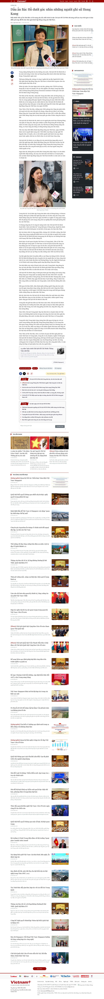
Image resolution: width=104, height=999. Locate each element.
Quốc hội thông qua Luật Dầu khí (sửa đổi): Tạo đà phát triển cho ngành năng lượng (30, 757)
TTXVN (71, 981)
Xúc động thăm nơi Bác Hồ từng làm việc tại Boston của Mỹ (37, 417)
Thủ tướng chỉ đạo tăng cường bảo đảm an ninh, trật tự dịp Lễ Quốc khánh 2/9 (30, 545)
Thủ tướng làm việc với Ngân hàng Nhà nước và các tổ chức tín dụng (82, 62)
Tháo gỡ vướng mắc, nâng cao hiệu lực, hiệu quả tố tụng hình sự (30, 578)
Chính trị (13, 5)
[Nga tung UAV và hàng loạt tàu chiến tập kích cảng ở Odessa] (88, 163)
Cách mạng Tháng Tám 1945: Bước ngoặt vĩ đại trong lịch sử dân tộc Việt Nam (42, 384)
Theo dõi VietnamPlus (52, 373)
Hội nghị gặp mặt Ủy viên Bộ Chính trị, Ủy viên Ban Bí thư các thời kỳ (82, 46)
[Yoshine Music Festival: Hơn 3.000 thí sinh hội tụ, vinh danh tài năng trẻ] (82, 110)
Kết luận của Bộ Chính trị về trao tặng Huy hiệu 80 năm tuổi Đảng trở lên (40, 412)
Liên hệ (89, 981)
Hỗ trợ (60, 981)
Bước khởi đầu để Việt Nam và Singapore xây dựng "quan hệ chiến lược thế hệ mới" (30, 512)
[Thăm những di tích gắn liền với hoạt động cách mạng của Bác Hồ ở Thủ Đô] (59, 442)
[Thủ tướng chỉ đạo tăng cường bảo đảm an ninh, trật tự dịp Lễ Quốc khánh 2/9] (60, 548)
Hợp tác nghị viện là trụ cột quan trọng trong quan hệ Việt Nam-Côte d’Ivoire (29, 611)
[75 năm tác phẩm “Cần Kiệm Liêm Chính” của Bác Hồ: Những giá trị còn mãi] (20, 442)
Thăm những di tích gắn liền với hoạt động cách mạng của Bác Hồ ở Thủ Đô (59, 453)
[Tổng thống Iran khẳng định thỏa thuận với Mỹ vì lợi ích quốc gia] (88, 176)
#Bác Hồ (35, 368)
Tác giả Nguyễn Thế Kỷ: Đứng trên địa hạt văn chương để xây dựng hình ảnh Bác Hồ (38, 454)
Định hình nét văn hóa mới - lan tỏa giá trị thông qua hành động (38, 390)
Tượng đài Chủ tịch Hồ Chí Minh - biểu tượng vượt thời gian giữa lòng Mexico (42, 414)
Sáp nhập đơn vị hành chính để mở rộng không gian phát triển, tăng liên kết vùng (82, 29)
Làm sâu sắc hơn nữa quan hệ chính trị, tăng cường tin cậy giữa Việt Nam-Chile (29, 594)
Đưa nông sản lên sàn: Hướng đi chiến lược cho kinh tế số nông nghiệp (78, 189)
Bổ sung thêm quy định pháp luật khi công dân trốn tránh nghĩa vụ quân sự (28, 660)
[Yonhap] (55, 976)
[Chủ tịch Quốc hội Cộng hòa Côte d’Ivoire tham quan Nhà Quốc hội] (60, 630)
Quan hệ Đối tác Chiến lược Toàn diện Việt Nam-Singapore (30, 479)
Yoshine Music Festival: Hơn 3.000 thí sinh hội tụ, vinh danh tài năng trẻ (82, 120)
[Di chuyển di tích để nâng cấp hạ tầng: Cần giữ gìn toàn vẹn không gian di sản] (60, 712)
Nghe (77, 168)
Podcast (79, 157)
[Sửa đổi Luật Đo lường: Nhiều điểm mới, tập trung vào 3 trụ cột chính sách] (60, 777)
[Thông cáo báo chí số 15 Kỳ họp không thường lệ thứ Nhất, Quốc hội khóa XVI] (60, 908)
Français (71, 1)
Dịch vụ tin (77, 981)
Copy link (12, 83)
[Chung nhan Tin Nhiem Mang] (85, 985)
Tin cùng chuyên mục (20, 475)
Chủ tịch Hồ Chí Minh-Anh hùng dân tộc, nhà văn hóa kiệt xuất (46, 379)
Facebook (12, 72)
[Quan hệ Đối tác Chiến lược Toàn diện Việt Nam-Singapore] (60, 482)
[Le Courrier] (76, 976)
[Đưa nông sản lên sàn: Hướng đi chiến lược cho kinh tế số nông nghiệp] (88, 189)
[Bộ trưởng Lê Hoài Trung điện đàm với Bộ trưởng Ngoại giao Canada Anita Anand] (60, 842)
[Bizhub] (26, 976)
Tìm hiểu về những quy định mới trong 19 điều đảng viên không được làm (30, 725)
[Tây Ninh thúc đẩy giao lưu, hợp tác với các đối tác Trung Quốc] (60, 892)
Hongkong (58, 368)
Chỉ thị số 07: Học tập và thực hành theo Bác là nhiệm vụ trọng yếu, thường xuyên (43, 392)
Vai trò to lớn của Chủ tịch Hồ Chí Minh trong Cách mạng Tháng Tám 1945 (41, 387)
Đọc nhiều (78, 26)
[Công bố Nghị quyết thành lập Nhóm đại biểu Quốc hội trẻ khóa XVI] (60, 925)
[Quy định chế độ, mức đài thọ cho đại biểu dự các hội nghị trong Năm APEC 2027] (60, 875)
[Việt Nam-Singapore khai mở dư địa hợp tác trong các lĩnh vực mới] (60, 696)
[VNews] (91, 976)
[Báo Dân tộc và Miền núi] (12, 976)
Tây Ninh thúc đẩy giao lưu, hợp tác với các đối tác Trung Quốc (30, 888)
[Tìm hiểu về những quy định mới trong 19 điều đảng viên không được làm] (60, 729)
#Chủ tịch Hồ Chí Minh (25, 368)
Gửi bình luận (60, 426)
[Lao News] (32, 976)
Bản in (12, 80)
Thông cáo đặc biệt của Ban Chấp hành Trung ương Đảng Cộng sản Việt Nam (82, 38)
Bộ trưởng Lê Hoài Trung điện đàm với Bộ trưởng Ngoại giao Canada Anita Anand (30, 839)
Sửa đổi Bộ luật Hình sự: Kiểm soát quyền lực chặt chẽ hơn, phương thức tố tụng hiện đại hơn (29, 790)
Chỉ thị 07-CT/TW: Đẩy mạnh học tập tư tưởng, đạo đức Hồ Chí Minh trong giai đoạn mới (42, 396)
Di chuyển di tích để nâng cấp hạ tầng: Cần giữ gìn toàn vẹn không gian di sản (30, 709)
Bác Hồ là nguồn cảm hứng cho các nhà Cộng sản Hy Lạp (37, 420)
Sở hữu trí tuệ (40, 981)
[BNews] (20, 976)
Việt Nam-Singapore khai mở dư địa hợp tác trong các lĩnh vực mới (29, 692)
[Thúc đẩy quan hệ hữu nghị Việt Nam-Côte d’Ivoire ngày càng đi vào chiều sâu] (60, 810)
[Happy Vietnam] (44, 976)
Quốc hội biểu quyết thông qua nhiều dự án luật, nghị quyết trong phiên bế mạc (29, 495)
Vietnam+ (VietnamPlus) (22, 1)
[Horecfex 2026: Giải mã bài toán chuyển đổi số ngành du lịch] (82, 134)
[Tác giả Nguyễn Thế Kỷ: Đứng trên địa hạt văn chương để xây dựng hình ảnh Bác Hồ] (39, 442)
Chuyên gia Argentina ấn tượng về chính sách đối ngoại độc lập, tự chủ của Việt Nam (30, 528)
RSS (56, 981)
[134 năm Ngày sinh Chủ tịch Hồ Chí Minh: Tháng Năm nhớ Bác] (60, 350)
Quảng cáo (83, 981)
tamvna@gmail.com (69, 986)
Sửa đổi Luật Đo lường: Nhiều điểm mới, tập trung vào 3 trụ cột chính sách (30, 774)
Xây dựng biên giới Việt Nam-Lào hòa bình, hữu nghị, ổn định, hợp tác (30, 855)
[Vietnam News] (65, 976)
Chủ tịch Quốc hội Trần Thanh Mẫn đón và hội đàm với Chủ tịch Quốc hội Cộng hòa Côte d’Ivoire (29, 644)
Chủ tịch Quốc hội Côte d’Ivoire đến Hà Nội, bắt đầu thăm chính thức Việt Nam (29, 954)
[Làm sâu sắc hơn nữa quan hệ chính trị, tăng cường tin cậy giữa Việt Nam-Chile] (60, 598)
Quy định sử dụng (49, 981)
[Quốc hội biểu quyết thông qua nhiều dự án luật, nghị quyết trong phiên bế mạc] (60, 499)
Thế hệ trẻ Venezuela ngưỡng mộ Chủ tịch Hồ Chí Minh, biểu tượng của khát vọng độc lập (43, 408)
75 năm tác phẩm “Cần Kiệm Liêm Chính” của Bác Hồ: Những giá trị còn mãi (20, 453)
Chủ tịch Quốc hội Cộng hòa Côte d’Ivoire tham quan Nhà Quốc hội (30, 627)
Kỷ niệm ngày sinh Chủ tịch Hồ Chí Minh (40, 403)
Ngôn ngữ (65, 981)
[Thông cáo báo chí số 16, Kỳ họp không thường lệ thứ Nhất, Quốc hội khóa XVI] (60, 565)
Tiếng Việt (62, 1)
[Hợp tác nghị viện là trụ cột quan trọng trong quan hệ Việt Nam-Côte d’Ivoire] (60, 614)
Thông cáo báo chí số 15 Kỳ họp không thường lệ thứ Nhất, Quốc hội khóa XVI (28, 905)
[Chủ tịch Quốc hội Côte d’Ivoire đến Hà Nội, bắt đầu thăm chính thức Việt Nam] (60, 958)
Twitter (12, 76)
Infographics (79, 70)
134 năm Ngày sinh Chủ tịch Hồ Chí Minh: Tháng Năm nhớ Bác (37, 349)
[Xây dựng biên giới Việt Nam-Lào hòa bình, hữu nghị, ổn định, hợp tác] (60, 859)
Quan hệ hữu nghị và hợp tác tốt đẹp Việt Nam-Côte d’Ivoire (29, 741)
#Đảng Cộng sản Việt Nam (46, 368)
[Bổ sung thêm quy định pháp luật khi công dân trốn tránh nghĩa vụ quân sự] (60, 663)
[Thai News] (37, 976)
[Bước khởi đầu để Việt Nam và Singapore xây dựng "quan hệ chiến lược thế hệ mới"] (60, 515)
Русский (83, 1)
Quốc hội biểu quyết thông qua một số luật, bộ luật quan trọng (30, 823)
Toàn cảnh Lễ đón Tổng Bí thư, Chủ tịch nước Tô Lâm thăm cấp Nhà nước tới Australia (82, 54)
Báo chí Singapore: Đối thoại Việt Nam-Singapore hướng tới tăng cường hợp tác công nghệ (30, 938)
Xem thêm (39, 968)
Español (75, 1)
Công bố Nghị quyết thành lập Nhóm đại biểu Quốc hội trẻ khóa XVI (30, 921)
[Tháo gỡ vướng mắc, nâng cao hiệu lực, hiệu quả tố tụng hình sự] (60, 581)
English (66, 1)
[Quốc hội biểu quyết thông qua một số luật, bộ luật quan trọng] (60, 826)
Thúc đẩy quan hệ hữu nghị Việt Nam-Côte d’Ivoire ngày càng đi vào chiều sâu (30, 807)
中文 (79, 1)
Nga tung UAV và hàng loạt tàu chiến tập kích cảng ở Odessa (78, 163)
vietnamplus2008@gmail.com (47, 991)
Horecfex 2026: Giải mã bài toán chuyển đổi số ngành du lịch (82, 144)
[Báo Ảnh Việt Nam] (85, 976)
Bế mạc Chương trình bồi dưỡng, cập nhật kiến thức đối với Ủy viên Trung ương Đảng (30, 676)
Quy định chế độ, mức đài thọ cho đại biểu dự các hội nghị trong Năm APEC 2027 (29, 872)
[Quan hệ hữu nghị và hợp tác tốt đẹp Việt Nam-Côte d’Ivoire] (60, 744)
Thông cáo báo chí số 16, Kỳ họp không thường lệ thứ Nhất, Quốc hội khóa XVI (29, 561)
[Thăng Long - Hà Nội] (87, 1)
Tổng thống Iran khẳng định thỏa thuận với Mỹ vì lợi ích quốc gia (78, 176)
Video (77, 101)
